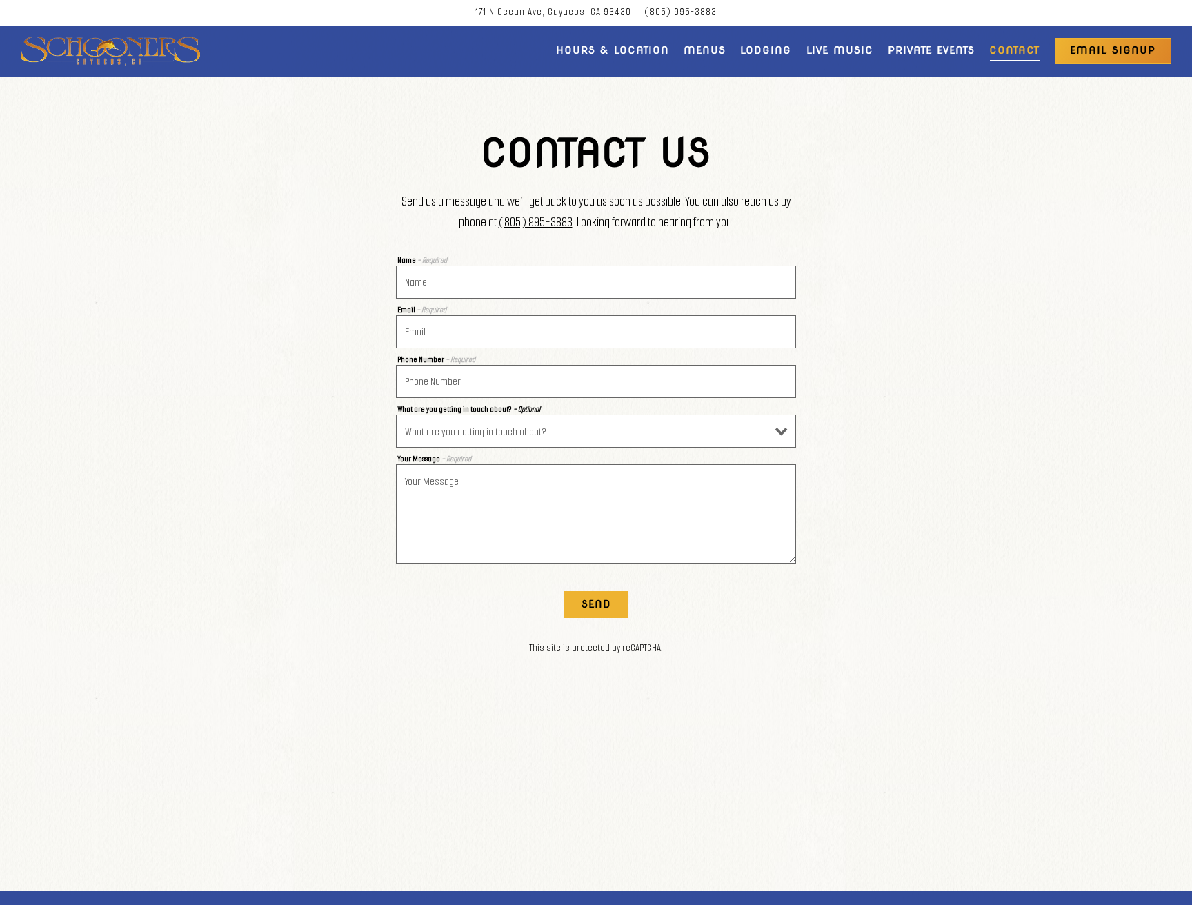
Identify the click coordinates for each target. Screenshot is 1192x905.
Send (596, 604)
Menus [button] (705, 50)
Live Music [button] (839, 50)
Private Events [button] (931, 50)
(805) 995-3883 (681, 12)
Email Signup (1112, 50)
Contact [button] (1014, 50)
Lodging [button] (765, 50)
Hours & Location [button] (612, 50)
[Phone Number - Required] (596, 381)
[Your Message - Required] (596, 514)
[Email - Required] (596, 331)
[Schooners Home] (110, 51)
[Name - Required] (596, 282)
